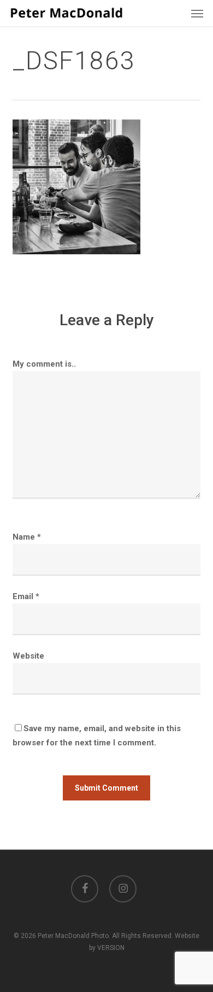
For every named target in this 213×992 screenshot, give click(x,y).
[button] (197, 13)
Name (27, 537)
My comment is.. (44, 364)
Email (26, 596)
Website (28, 656)
